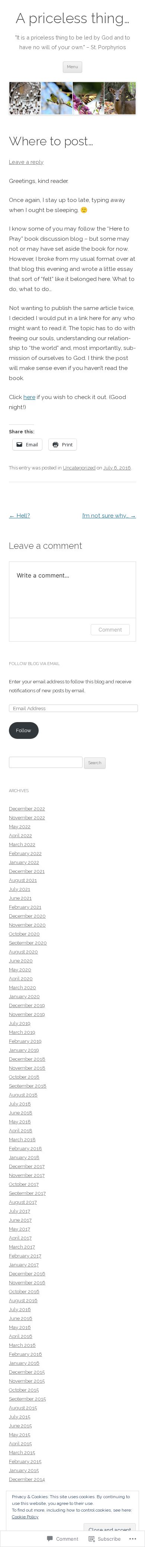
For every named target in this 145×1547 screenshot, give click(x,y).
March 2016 (22, 1345)
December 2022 (27, 809)
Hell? (19, 515)
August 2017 (23, 1202)
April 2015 (20, 1443)
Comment (110, 629)
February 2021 (25, 907)
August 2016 (23, 1300)
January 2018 (24, 1157)
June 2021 (20, 898)
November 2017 (27, 1175)
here (29, 397)
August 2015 (23, 1408)
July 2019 (19, 1023)
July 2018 (20, 1104)
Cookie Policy (25, 1516)
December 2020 (27, 916)
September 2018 (27, 1086)
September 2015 (27, 1399)
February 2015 (25, 1461)
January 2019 (24, 1050)
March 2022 (22, 844)
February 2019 (25, 1041)
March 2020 (22, 987)
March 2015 (22, 1452)
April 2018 (20, 1130)
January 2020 (24, 996)
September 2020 (28, 943)
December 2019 (27, 1005)
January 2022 (24, 862)
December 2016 (27, 1273)
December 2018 (27, 1059)
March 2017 (22, 1247)
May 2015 (19, 1434)
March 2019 (22, 1032)
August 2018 (23, 1095)
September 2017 (27, 1193)
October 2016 (24, 1291)
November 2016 (27, 1282)
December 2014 (27, 1479)
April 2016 (20, 1336)
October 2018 (24, 1077)
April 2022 (20, 835)
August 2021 (23, 880)
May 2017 (19, 1229)
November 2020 (27, 925)
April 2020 (21, 978)
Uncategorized (79, 468)
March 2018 (22, 1139)
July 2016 (20, 1309)
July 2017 (19, 1211)
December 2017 (27, 1166)
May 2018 (20, 1121)
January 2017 (24, 1265)
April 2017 (20, 1238)
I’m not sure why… (109, 515)
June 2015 (20, 1426)
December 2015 (27, 1372)
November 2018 (27, 1068)
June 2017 (20, 1220)
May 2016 (20, 1327)
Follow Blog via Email (34, 663)
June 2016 (20, 1318)
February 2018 (25, 1148)
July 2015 (19, 1417)
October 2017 (24, 1184)
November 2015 (27, 1381)
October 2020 (24, 934)
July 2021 (19, 889)
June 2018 (20, 1113)
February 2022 (25, 853)
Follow (23, 730)
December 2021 (27, 871)
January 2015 (24, 1470)
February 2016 (25, 1354)
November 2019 (27, 1014)
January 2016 (24, 1363)
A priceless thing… (73, 18)
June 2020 (21, 961)
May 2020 (20, 969)
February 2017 (25, 1256)
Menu (72, 66)
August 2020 (23, 952)
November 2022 (27, 817)
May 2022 (19, 826)
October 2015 (24, 1390)
